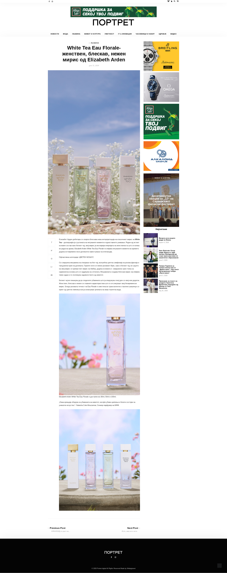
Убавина (76, 34)
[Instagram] (52, 1)
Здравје (162, 34)
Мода (65, 34)
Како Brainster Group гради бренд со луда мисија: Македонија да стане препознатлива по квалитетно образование (168, 254)
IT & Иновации (125, 34)
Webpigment (131, 568)
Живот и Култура (92, 34)
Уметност (109, 34)
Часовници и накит (145, 34)
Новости (55, 34)
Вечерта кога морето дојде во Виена (167, 239)
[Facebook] (49, 1)
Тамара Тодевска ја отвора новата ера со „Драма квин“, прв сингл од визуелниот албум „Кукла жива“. (169, 269)
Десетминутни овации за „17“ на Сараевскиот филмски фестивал (161, 200)
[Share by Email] (51, 275)
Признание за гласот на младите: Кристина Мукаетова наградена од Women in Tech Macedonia (168, 284)
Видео (173, 34)
